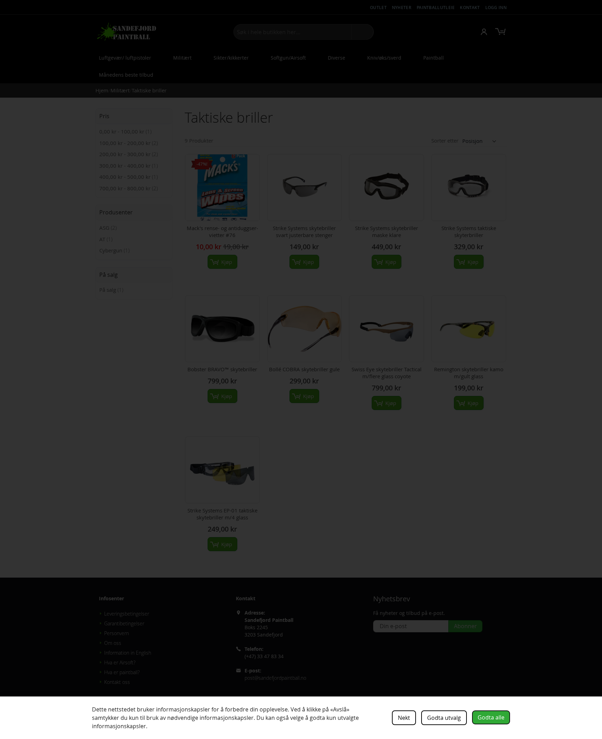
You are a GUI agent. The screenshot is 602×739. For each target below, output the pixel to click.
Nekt (404, 718)
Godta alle (491, 717)
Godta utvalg (444, 718)
